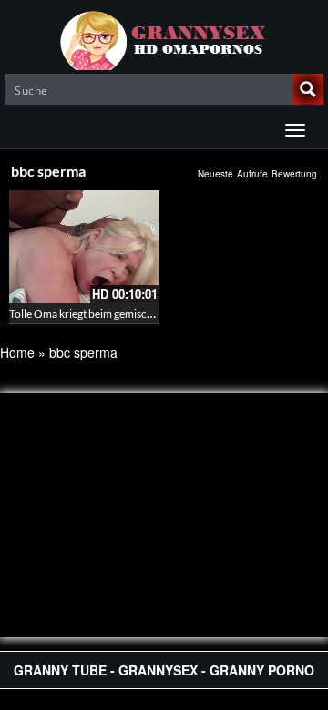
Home (17, 352)
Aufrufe (252, 173)
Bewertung (294, 173)
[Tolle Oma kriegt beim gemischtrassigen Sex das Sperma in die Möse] (84, 246)
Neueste (215, 173)
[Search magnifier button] (307, 89)
